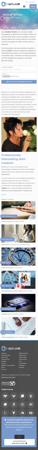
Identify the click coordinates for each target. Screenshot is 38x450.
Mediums (4, 353)
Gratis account (5, 359)
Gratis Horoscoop (6, 268)
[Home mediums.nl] (10, 348)
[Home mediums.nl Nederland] (10, 4)
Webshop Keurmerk (28, 109)
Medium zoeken (23, 353)
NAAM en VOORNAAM (7, 67)
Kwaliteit (3, 361)
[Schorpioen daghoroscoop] (31, 404)
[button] (24, 6)
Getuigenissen (5, 314)
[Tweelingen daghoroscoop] (22, 396)
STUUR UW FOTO (20, 82)
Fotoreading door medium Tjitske (11, 291)
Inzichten (21, 367)
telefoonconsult (6, 191)
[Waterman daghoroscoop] (22, 413)
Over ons (4, 369)
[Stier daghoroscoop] (14, 396)
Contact (3, 363)
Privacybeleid (23, 363)
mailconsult (28, 191)
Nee (19, 437)
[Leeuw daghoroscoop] (5, 404)
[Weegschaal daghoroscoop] (22, 404)
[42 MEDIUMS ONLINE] (27, 2)
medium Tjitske (11, 32)
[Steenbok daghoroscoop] (14, 413)
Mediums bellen (5, 355)
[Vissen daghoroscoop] (31, 413)
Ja (19, 442)
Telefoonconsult (6, 221)
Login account (23, 359)
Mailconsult (5, 244)
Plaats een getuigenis (8, 337)
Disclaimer (22, 365)
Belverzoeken (23, 357)
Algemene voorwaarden (8, 365)
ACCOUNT (33, 7)
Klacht (3, 367)
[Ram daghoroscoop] (5, 396)
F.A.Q (20, 361)
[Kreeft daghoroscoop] (31, 396)
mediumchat (17, 191)
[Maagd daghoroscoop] (14, 404)
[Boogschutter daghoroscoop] (5, 413)
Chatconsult (22, 355)
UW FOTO (4, 74)
